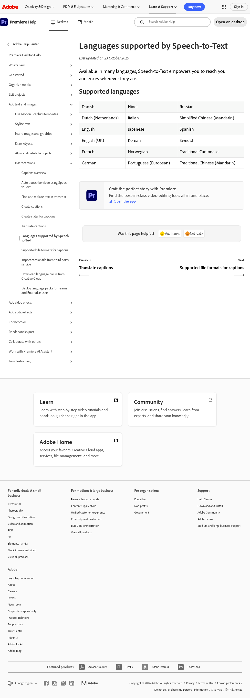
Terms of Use (206, 683)
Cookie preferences (228, 683)
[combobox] (172, 22)
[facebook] (46, 683)
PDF (10, 530)
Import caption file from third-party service (45, 262)
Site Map (216, 689)
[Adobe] (10, 6)
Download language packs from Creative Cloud (43, 276)
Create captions (31, 207)
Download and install (210, 506)
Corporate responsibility (22, 611)
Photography (15, 510)
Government (141, 512)
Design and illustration (21, 517)
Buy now (194, 7)
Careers (12, 591)
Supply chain (15, 624)
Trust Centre (15, 631)
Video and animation (20, 524)
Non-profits (141, 506)
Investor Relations (18, 617)
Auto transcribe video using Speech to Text (45, 185)
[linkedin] (71, 683)
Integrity (13, 637)
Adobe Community (209, 512)
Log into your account (21, 578)
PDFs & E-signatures (76, 7)
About (11, 584)
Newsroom (14, 604)
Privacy (190, 683)
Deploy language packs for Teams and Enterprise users (44, 290)
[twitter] (63, 683)
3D (9, 537)
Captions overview (33, 173)
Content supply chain (83, 506)
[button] (224, 7)
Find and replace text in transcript (43, 197)
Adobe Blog (14, 650)
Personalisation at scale (85, 499)
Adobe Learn (205, 519)
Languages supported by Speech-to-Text (45, 238)
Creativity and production (86, 519)
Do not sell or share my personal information (181, 689)
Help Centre (205, 499)
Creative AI (14, 504)
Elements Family (18, 543)
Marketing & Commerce (119, 7)
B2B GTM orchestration (85, 525)
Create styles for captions (38, 216)
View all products (18, 557)
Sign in (239, 7)
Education (140, 499)
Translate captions (33, 226)
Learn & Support (161, 7)
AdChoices (236, 689)
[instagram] (54, 683)
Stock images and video (22, 550)
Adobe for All (15, 644)
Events (12, 598)
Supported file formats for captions (44, 250)
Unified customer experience (88, 512)
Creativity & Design (38, 7)
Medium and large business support (219, 525)
